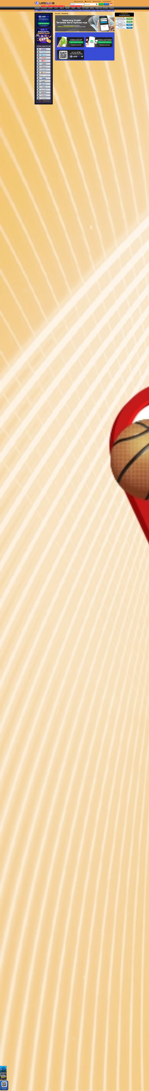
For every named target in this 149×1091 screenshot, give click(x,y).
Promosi (111, 8)
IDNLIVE (62, 8)
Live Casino (85, 8)
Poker (73, 8)
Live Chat (88, 1)
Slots (56, 8)
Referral (105, 8)
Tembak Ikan (98, 8)
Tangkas (91, 8)
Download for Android (76, 42)
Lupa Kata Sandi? (107, 1)
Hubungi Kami (97, 1)
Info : (36, 10)
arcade (67, 8)
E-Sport (50, 8)
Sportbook (44, 8)
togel (79, 8)
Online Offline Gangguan (44, 100)
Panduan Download (76, 45)
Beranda (37, 8)
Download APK (79, 1)
